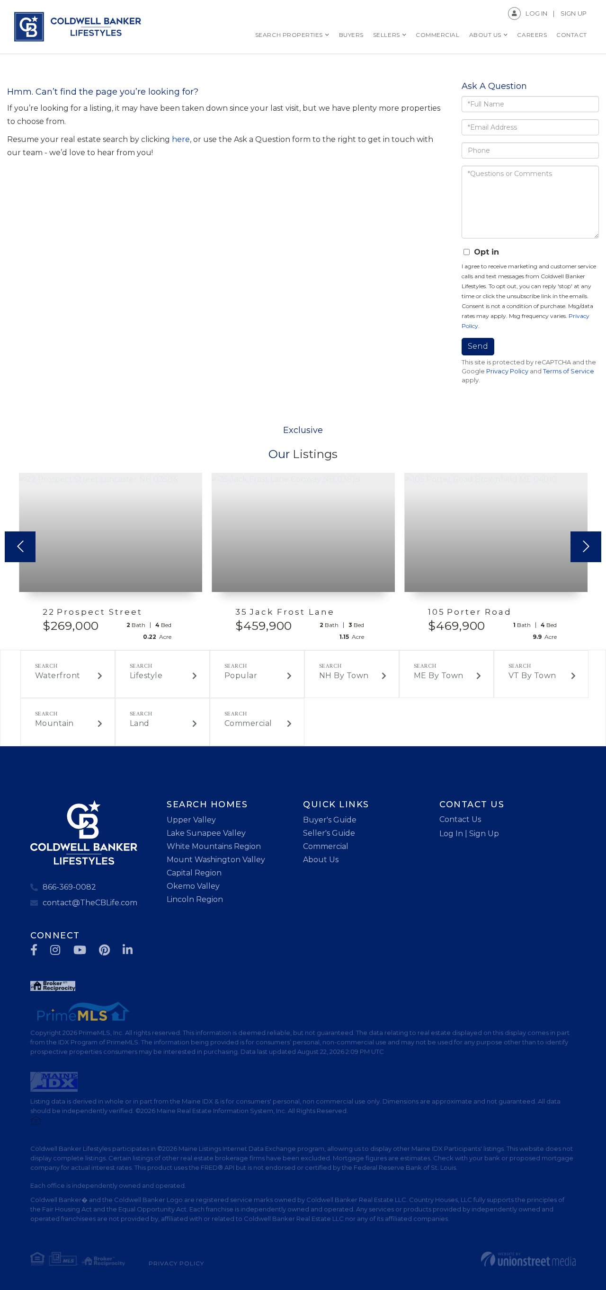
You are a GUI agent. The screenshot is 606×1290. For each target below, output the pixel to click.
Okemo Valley (193, 886)
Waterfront (57, 675)
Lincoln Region (195, 899)
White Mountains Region (214, 846)
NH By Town (344, 675)
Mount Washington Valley (216, 859)
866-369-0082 (69, 887)
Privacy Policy (507, 371)
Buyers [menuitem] (351, 34)
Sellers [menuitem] (386, 34)
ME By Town (438, 675)
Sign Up (574, 13)
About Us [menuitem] (485, 34)
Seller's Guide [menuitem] (329, 833)
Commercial (248, 723)
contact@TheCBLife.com (90, 902)
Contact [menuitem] (571, 34)
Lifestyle (146, 675)
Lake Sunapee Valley (206, 833)
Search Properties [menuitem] (289, 34)
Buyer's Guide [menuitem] (329, 819)
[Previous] (20, 546)
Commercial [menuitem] (437, 34)
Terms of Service (568, 371)
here (181, 139)
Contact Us (460, 819)
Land (140, 723)
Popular (241, 675)
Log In (536, 13)
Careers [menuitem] (532, 34)
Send (478, 346)
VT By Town (532, 675)
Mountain (54, 723)
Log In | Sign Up (469, 833)
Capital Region (194, 872)
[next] (585, 546)
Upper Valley (191, 819)
